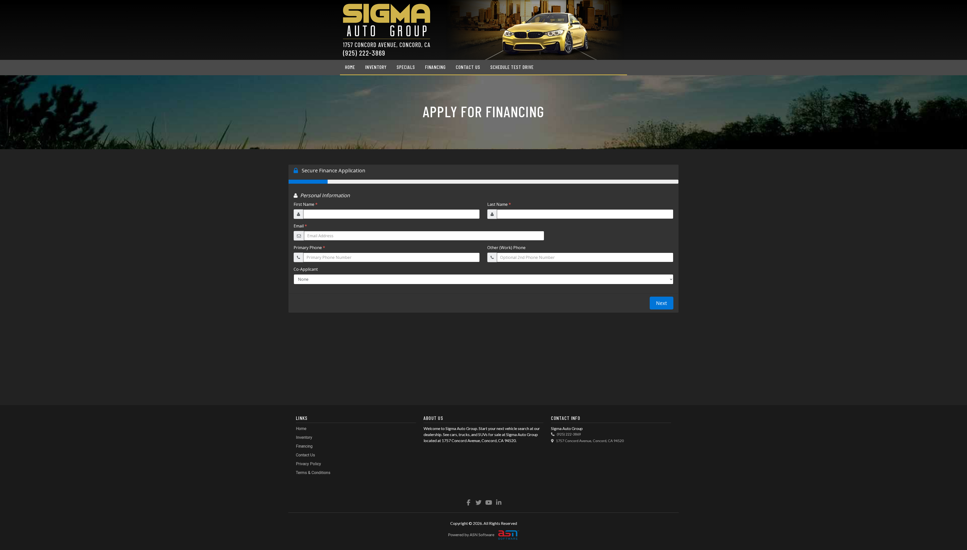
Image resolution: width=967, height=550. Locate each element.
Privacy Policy (308, 463)
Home (350, 67)
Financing (435, 67)
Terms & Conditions (313, 472)
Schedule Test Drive (512, 67)
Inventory (376, 67)
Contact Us (468, 67)
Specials (406, 67)
